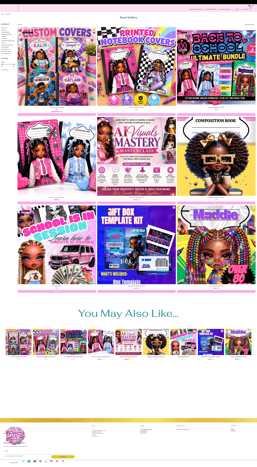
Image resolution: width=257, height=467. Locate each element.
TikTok (232, 429)
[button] (251, 8)
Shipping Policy (143, 431)
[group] (128, 344)
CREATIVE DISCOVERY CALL (98, 433)
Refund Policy (143, 432)
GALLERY (94, 434)
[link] (56, 111)
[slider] (2, 64)
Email (6, 451)
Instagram (233, 430)
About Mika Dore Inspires (146, 429)
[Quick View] (156, 342)
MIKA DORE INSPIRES (10, 433)
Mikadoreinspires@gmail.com (183, 429)
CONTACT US (95, 436)
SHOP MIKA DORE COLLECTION (99, 430)
